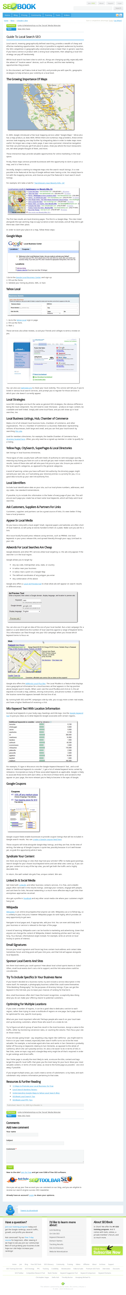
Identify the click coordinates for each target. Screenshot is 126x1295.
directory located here (15, 439)
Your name (11, 1132)
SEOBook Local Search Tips (24, 1096)
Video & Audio (78, 1269)
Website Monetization (58, 1251)
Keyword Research (57, 1237)
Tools (58, 15)
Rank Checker (52, 1273)
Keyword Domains (104, 1273)
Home (7, 15)
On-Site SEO (54, 1233)
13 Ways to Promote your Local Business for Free (33, 1086)
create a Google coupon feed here (47, 839)
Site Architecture (56, 1248)
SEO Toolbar (19, 1273)
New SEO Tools (24, 29)
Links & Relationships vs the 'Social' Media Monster (39, 25)
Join (91, 3)
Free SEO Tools (36, 1264)
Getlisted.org (26, 388)
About (101, 3)
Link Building (55, 1230)
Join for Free (26, 1172)
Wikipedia (10, 912)
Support (110, 3)
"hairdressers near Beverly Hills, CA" (49, 183)
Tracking (46, 1269)
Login (120, 3)
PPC (38, 1269)
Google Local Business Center (28, 277)
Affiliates (86, 1264)
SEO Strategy (29, 1269)
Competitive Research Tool (35, 1273)
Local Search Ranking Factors (25, 1089)
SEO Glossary (49, 1264)
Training (48, 15)
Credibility (55, 1269)
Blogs (13, 21)
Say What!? (118, 21)
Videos (67, 15)
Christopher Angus (42, 1277)
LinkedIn (22, 885)
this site (18, 431)
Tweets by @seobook (29, 1210)
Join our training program (16, 1227)
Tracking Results (56, 1244)
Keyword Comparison (88, 1273)
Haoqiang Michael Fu (82, 1277)
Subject (9, 1140)
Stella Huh (55, 1277)
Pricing (24, 15)
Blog (16, 15)
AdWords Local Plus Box (35, 683)
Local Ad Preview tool (33, 584)
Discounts (116, 1269)
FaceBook (27, 898)
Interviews (106, 1269)
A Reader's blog (22, 21)
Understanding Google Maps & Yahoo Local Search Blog (36, 1093)
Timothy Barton (67, 1277)
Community (36, 15)
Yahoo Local (21, 320)
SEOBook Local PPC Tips (22, 1100)
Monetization (66, 1269)
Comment (11, 1149)
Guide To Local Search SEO (23, 37)
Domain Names (55, 1241)
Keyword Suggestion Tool (69, 1273)
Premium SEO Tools (93, 1269)
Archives (102, 1264)
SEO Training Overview (14, 1269)
